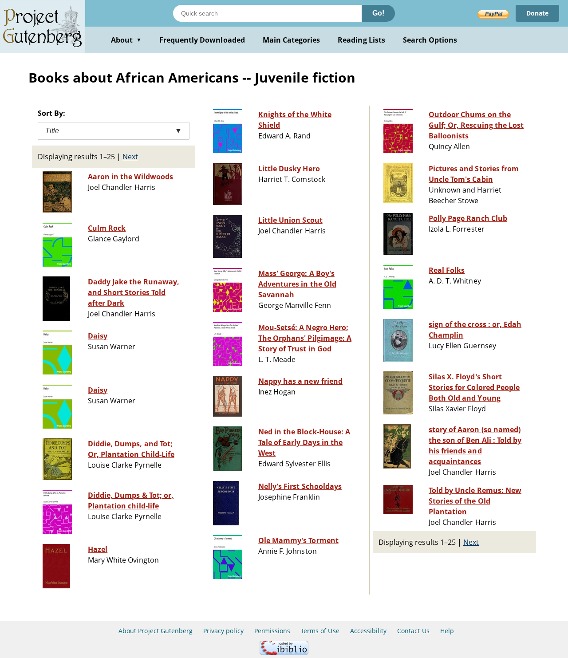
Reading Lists (361, 40)
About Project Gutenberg (155, 630)
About (126, 40)
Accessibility (368, 630)
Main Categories (291, 40)
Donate (537, 13)
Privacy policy (223, 630)
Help (447, 630)
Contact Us (413, 630)
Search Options (430, 40)
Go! (378, 13)
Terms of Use (320, 630)
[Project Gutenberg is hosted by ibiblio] (284, 652)
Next (130, 157)
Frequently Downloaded (202, 40)
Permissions (272, 630)
